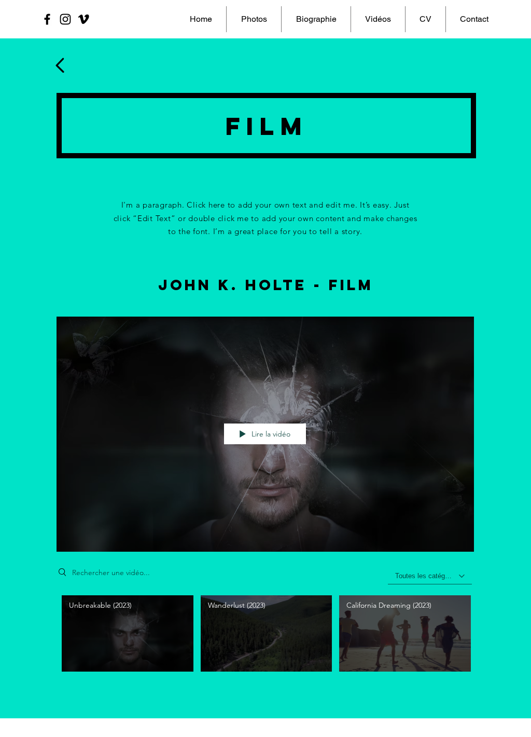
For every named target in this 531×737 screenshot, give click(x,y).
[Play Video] (127, 633)
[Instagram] (65, 19)
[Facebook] (47, 19)
